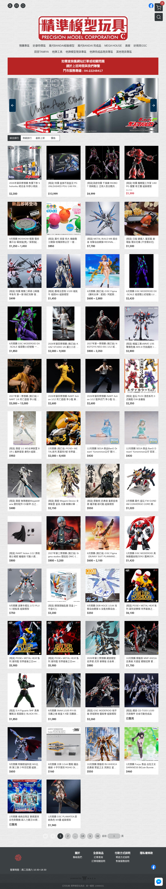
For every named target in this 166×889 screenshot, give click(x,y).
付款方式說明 (122, 853)
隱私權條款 (146, 853)
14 (82, 836)
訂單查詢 (98, 857)
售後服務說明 (122, 861)
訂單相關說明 (98, 861)
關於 (77, 853)
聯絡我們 (77, 857)
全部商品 (98, 853)
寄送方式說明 (122, 857)
